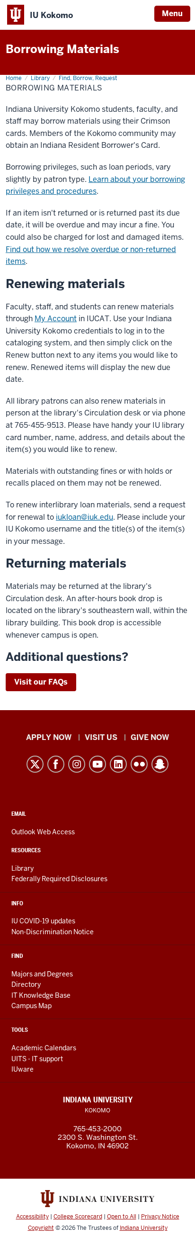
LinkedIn (118, 764)
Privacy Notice (160, 1216)
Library (22, 868)
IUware (22, 1069)
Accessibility (32, 1216)
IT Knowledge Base (41, 995)
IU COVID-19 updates (43, 921)
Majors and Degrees (42, 974)
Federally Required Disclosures (59, 879)
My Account (56, 319)
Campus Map (31, 1005)
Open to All (121, 1216)
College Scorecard (77, 1216)
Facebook (55, 764)
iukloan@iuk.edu (84, 517)
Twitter (35, 764)
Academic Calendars (43, 1048)
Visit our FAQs (41, 682)
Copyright (41, 1228)
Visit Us (101, 737)
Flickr (139, 764)
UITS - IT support (37, 1059)
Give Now (150, 737)
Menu (172, 13)
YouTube (97, 764)
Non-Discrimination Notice (52, 932)
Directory (26, 984)
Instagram (76, 764)
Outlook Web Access (43, 832)
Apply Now (48, 737)
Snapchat (159, 764)
